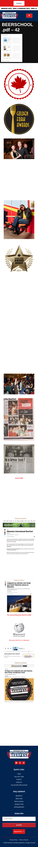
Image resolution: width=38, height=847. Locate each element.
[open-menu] (29, 16)
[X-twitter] (19, 762)
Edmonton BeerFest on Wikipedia (19, 640)
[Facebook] (16, 762)
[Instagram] (23, 762)
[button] (19, 831)
